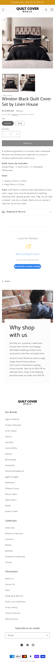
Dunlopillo (10, 465)
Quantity (5, 129)
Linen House (11, 431)
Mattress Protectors (14, 533)
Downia (8, 454)
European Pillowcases (15, 556)
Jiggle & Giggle (12, 477)
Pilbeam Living (12, 488)
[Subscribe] (47, 635)
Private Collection (13, 425)
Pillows (8, 545)
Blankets (9, 551)
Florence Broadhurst (14, 471)
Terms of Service (13, 613)
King (20, 123)
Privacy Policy (11, 607)
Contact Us (10, 584)
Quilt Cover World (30, 661)
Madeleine (10, 482)
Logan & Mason (12, 419)
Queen (8, 123)
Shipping (15, 114)
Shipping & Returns (14, 596)
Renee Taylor (11, 494)
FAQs (7, 590)
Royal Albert (10, 500)
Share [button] (7, 281)
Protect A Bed (11, 511)
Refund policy (11, 619)
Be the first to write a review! (27, 266)
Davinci (8, 436)
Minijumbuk (10, 459)
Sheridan (9, 442)
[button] (3, 10)
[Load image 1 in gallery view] (10, 83)
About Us (9, 578)
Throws (8, 562)
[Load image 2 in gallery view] (27, 83)
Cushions (9, 539)
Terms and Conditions (15, 601)
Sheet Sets (10, 528)
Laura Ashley (11, 448)
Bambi (8, 505)
